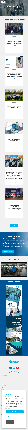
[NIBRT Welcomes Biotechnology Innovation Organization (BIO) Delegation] (14, 28)
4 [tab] (10, 278)
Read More (7, 408)
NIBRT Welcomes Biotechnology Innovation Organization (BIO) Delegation (14, 41)
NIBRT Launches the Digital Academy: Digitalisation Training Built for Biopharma (14, 74)
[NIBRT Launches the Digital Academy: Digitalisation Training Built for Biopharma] (14, 61)
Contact (2, 387)
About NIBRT (3, 385)
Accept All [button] (14, 411)
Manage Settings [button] (10, 422)
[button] (8, 251)
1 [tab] (6, 278)
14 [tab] (23, 278)
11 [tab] (19, 278)
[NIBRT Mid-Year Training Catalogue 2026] (14, 127)
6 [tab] (12, 278)
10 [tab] (18, 278)
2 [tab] (7, 278)
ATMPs (2, 379)
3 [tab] (8, 278)
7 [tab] (14, 278)
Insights (2, 389)
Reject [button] (10, 416)
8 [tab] (15, 278)
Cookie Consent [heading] (9, 394)
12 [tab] (20, 278)
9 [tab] (16, 278)
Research (3, 377)
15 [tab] (24, 278)
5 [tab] (11, 278)
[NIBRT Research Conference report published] (14, 94)
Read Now (14, 45)
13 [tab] (21, 278)
